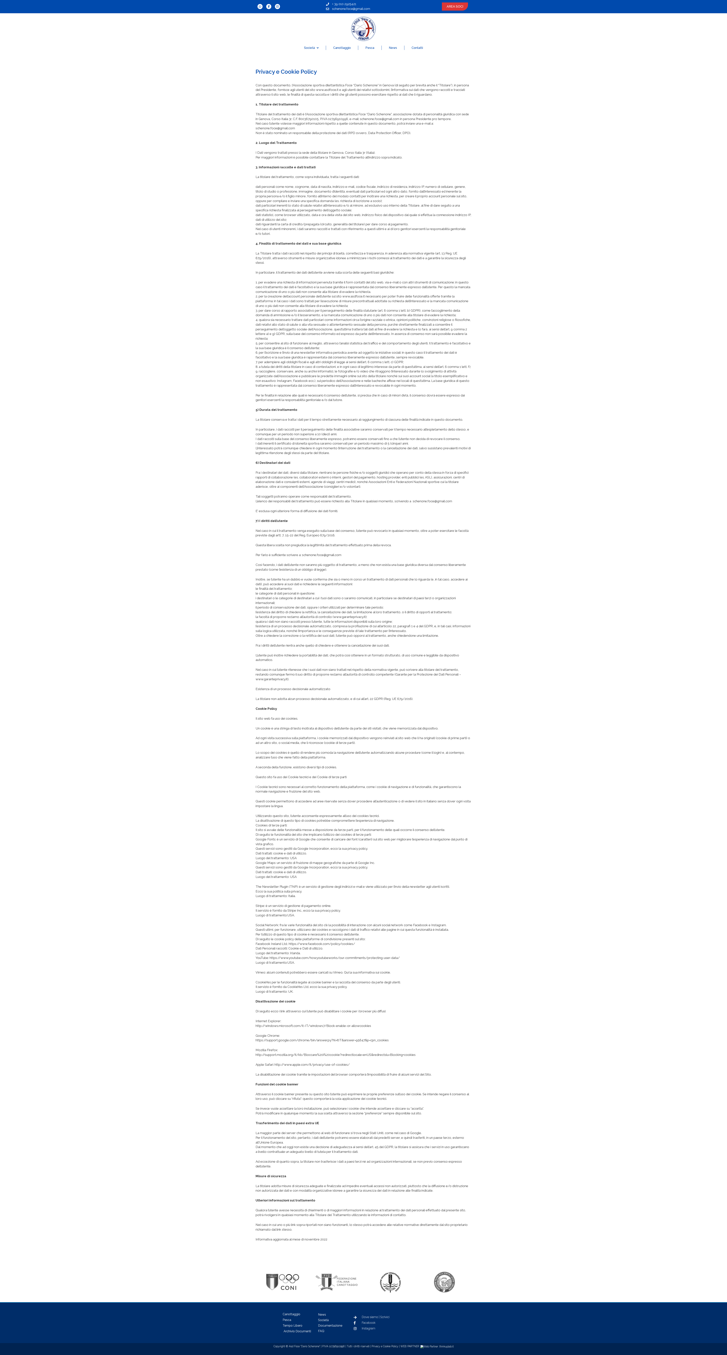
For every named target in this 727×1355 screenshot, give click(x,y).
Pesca (369, 48)
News (393, 48)
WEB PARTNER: (410, 1346)
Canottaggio (342, 48)
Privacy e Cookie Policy (385, 1346)
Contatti (417, 48)
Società (309, 48)
